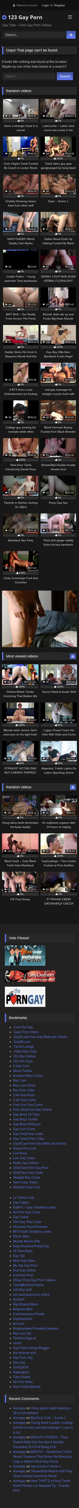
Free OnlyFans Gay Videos (32, 1109)
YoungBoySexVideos (28, 1285)
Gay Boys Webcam (27, 1124)
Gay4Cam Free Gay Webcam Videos (39, 1143)
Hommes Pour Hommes (30, 1226)
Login (45, 5)
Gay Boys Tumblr (25, 1119)
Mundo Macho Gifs (26, 1241)
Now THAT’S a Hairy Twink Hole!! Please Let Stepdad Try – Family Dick (41, 1485)
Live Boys (20, 1153)
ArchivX (18, 1323)
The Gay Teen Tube (27, 1222)
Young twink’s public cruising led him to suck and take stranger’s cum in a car (43, 1427)
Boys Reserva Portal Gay (31, 1246)
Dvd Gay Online (24, 1270)
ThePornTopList (24, 1338)
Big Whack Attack (25, 1304)
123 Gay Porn (24, 17)
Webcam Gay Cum (26, 1187)
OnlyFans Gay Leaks (28, 1172)
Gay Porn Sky (23, 1357)
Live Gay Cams (24, 1158)
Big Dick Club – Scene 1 (48, 1418)
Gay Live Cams (24, 1129)
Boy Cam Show (24, 1085)
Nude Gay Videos (25, 1163)
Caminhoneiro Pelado (29, 1314)
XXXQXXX (21, 1367)
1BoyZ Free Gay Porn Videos (34, 1280)
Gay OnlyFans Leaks (28, 1134)
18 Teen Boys (23, 1251)
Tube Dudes (22, 1377)
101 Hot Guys (23, 1061)
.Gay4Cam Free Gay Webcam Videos (40, 1037)
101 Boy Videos (24, 1056)
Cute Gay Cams (24, 1100)
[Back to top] (66, 1496)
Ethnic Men (21, 1236)
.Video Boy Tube (25, 1051)
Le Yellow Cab (23, 1197)
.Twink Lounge (23, 1046)
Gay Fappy (21, 1202)
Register (59, 5)
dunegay (19, 1408)
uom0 (17, 1343)
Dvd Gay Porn (23, 1275)
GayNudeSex (22, 1319)
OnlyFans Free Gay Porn (31, 1167)
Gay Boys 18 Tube (26, 1114)
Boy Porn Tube (23, 1090)
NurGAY (19, 1299)
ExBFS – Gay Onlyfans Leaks (34, 1207)
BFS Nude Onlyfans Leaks (32, 1231)
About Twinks (22, 1071)
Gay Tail (19, 1256)
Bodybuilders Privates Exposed (35, 1328)
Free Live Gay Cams (28, 1104)
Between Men (23, 1309)
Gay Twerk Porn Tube (28, 1138)
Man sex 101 (22, 1333)
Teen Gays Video (25, 1182)
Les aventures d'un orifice (31, 1294)
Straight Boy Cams (26, 1177)
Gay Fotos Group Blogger (31, 1348)
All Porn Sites (23, 1382)
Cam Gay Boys (24, 1095)
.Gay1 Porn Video (25, 1032)
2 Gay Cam (21, 1066)
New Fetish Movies (27, 1386)
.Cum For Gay (23, 1027)
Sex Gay (19, 1362)
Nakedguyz (21, 1372)
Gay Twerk (20, 1217)
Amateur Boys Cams (28, 1075)
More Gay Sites (24, 1260)
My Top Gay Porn (25, 1265)
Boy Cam (19, 1080)
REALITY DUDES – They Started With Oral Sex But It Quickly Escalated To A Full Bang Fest (40, 1442)
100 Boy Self (22, 1289)
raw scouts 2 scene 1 (46, 1466)
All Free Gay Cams (26, 1212)
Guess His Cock (24, 1148)
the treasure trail (24, 1352)
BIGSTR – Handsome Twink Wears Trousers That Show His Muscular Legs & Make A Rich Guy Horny (42, 1456)
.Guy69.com (21, 1041)
